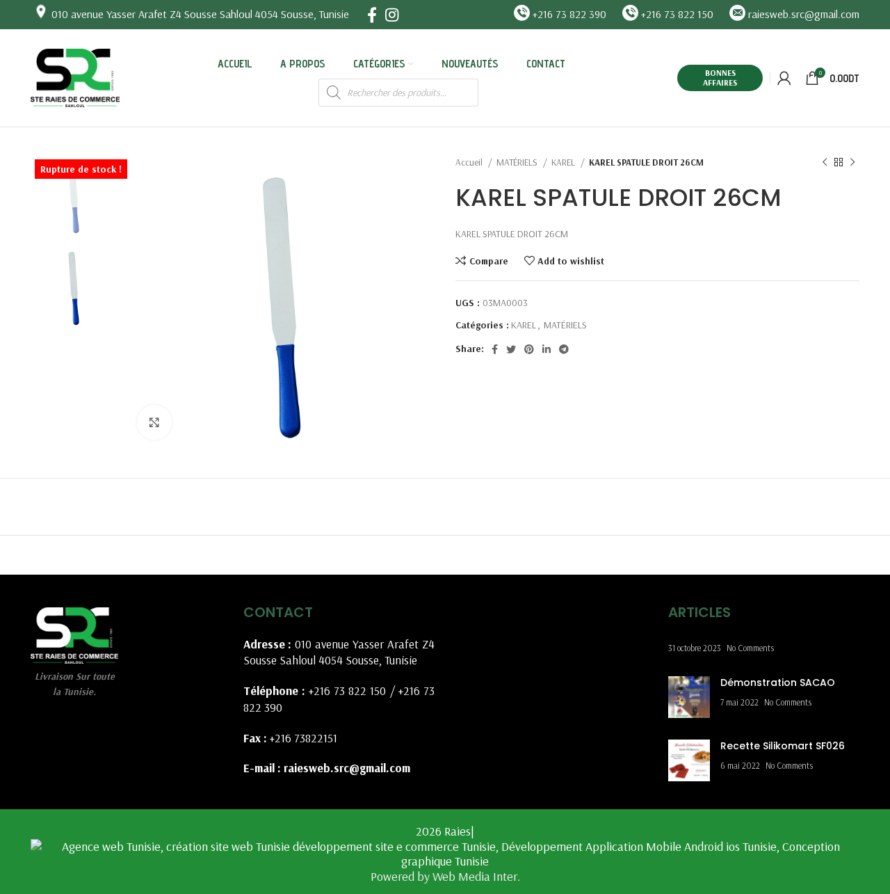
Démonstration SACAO (777, 682)
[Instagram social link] (392, 14)
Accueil (470, 162)
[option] (73, 195)
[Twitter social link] (511, 349)
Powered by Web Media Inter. (445, 876)
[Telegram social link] (564, 349)
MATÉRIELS (518, 162)
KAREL (564, 162)
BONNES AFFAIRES (720, 77)
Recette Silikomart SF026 (782, 746)
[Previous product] (825, 163)
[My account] (784, 78)
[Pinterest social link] (529, 349)
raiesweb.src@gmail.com (347, 767)
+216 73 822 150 (348, 690)
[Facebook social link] (372, 14)
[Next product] (852, 163)
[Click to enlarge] (154, 422)
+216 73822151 (303, 738)
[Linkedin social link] (546, 349)
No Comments (750, 647)
